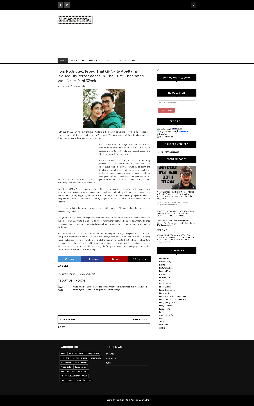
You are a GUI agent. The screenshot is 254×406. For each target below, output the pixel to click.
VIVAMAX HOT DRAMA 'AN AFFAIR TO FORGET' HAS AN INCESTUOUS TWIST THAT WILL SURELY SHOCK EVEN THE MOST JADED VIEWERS (176, 238)
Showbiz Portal (122, 400)
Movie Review (165, 283)
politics (162, 328)
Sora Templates (135, 402)
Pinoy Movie (164, 293)
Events (162, 265)
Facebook (111, 358)
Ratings (162, 318)
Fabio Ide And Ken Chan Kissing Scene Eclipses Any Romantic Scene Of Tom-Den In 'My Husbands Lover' (176, 222)
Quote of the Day (166, 315)
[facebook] (60, 5)
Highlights (163, 274)
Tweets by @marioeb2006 (168, 152)
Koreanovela (164, 277)
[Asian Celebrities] (165, 136)
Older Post (138, 319)
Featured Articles (91, 60)
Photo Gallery (165, 286)
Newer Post (69, 319)
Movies (109, 60)
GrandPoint (146, 400)
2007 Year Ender (164, 230)
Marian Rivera (66, 362)
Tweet (72, 259)
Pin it (119, 259)
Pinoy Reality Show (167, 302)
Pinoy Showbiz (87, 273)
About (74, 60)
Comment (142, 259)
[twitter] (67, 5)
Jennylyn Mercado (79, 358)
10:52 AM (77, 86)
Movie (161, 280)
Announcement (165, 258)
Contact (135, 60)
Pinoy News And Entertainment (172, 299)
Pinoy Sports (164, 309)
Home (63, 60)
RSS (109, 363)
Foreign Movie (165, 271)
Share (95, 259)
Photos (122, 60)
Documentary (165, 261)
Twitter (111, 354)
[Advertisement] (148, 33)
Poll (160, 312)
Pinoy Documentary (167, 290)
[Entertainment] (164, 129)
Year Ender (163, 324)
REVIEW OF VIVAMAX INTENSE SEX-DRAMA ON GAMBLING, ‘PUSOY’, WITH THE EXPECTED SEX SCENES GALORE (175, 213)
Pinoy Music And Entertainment (172, 296)
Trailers (162, 321)
